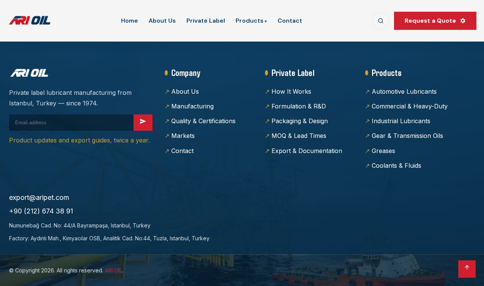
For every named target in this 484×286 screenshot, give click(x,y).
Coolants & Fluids (396, 165)
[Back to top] (467, 269)
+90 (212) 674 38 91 (41, 211)
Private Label (205, 21)
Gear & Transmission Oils (407, 135)
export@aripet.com (39, 197)
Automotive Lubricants (404, 91)
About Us (162, 21)
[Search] (380, 20)
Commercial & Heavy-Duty (410, 106)
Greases (383, 151)
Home (129, 21)
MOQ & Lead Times (298, 135)
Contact (290, 21)
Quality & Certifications (203, 121)
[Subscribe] (142, 122)
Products (250, 21)
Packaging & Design (299, 121)
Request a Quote (430, 21)
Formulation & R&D (298, 106)
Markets (183, 135)
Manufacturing (192, 106)
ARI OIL (113, 270)
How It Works (291, 91)
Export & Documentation (306, 151)
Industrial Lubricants (401, 121)
